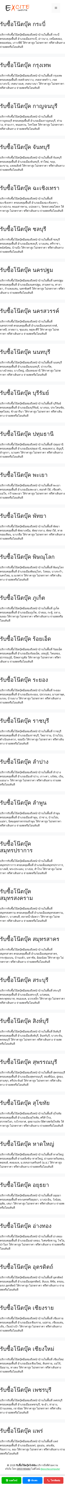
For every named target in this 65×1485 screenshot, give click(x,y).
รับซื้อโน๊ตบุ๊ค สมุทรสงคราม (16, 894)
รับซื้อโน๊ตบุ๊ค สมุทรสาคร (29, 939)
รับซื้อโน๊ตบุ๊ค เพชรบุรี (25, 1389)
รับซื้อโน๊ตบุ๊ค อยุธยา (24, 1184)
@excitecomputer (50, 1468)
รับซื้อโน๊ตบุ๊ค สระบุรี (24, 980)
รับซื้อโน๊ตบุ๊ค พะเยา (24, 474)
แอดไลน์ (13, 1480)
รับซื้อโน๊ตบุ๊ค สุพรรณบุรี (28, 1062)
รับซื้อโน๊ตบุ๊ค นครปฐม (26, 270)
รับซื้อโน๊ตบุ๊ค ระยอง (24, 679)
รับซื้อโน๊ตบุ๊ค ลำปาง (24, 761)
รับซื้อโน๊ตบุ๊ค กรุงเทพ (25, 65)
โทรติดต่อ (55, 1480)
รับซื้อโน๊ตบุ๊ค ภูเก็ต (22, 597)
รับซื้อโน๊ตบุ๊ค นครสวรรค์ (29, 311)
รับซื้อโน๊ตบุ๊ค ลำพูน (23, 802)
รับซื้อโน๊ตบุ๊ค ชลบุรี (23, 229)
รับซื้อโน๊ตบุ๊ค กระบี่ (22, 24)
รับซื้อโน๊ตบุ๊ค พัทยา (23, 515)
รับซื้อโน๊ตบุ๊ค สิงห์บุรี (24, 1021)
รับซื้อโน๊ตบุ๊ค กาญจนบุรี (28, 106)
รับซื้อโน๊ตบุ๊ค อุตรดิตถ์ (26, 1266)
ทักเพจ (34, 1480)
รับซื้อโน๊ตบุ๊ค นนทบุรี (25, 351)
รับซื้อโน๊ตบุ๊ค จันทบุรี (25, 147)
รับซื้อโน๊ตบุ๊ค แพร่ (21, 1430)
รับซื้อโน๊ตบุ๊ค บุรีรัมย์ (24, 392)
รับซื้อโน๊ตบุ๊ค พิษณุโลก (27, 556)
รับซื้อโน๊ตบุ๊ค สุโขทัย (25, 1102)
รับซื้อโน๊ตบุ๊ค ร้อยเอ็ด (25, 638)
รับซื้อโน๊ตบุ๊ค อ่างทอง (25, 1225)
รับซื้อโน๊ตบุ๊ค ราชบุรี (24, 720)
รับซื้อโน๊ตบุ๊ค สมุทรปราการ (16, 847)
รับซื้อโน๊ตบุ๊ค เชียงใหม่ (27, 1348)
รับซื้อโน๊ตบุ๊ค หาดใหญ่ (27, 1143)
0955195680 (24, 1468)
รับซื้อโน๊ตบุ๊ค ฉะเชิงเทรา (29, 188)
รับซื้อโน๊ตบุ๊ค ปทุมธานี (27, 433)
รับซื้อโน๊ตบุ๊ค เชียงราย (27, 1307)
